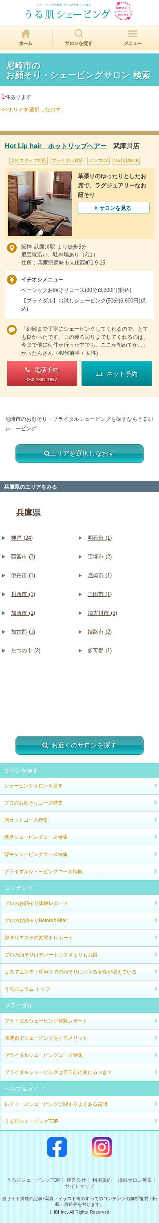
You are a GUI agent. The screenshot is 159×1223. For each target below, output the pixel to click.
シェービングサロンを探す (33, 786)
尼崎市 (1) (100, 575)
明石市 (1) (100, 538)
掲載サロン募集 (135, 1180)
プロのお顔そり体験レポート (36, 903)
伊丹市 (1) (23, 575)
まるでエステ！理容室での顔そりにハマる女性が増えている (70, 972)
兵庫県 (28, 512)
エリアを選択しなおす (82, 453)
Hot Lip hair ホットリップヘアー (56, 145)
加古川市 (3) (102, 613)
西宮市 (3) (23, 557)
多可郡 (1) (100, 650)
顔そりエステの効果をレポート (38, 938)
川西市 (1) (23, 594)
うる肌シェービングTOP (31, 1121)
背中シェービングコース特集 (36, 854)
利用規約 (102, 1180)
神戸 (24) (22, 538)
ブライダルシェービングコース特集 (43, 871)
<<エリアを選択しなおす (31, 110)
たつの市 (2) (25, 650)
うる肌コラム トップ (27, 989)
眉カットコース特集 (26, 820)
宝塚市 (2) (100, 557)
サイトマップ (79, 1186)
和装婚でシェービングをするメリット (46, 1038)
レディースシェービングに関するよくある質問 (55, 1104)
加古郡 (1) (23, 632)
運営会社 (76, 1180)
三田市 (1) (100, 594)
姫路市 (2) (100, 632)
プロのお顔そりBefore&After (35, 920)
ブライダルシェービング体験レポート (46, 1021)
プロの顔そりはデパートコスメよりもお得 (50, 955)
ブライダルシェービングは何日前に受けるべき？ (58, 1072)
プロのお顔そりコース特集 (33, 803)
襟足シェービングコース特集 (36, 837)
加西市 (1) (23, 613)
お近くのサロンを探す (84, 745)
